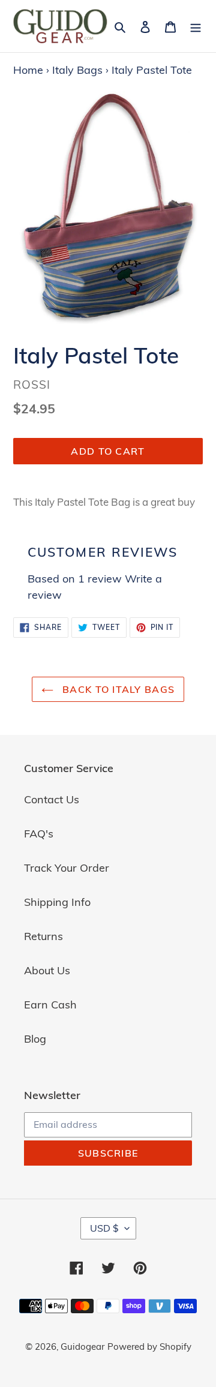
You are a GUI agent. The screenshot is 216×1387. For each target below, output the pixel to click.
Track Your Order (66, 868)
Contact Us (51, 799)
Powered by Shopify (149, 1346)
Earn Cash (50, 1004)
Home (28, 70)
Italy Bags (77, 70)
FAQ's (38, 833)
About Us (47, 970)
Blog (35, 1039)
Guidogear (82, 1346)
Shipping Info (57, 902)
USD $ (104, 1228)
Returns (43, 936)
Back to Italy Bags (117, 689)
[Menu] (195, 26)
